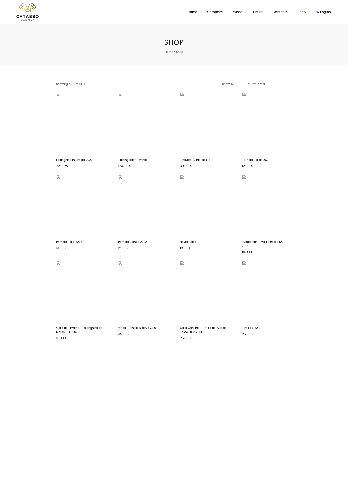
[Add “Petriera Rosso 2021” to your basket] (262, 151)
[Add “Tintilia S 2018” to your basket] (262, 319)
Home (169, 52)
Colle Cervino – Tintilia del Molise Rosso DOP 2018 (203, 330)
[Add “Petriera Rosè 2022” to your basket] (76, 233)
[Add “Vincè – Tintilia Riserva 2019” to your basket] (138, 319)
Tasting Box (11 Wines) (133, 160)
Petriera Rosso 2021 (255, 160)
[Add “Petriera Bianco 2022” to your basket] (138, 233)
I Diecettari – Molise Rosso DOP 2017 (263, 244)
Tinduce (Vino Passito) (196, 160)
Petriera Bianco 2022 (132, 242)
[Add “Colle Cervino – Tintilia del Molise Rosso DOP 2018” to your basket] (200, 319)
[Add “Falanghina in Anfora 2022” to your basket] (76, 151)
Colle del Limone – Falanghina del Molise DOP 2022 (79, 330)
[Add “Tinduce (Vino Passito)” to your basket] (200, 151)
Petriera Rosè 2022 (69, 242)
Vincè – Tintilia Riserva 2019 (137, 328)
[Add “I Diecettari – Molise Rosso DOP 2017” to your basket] (262, 233)
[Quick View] (86, 151)
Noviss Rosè (188, 242)
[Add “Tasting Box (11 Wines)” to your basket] (138, 151)
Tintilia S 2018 (251, 328)
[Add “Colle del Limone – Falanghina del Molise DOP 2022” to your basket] (76, 319)
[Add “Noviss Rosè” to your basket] (200, 233)
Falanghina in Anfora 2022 (74, 160)
